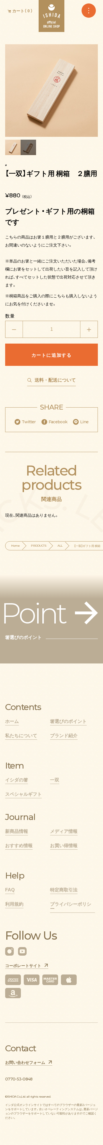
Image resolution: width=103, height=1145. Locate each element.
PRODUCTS (38, 546)
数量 (10, 315)
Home (15, 546)
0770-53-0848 (19, 1079)
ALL (60, 546)
